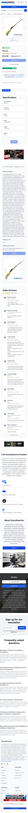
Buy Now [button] (15, 60)
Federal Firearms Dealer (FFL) (18, 674)
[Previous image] (4, 27)
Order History (18, 775)
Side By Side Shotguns (18, 14)
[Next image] (24, 27)
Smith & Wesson (13, 659)
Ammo (2, 780)
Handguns (3, 770)
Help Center (18, 790)
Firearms (9, 14)
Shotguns (3, 775)
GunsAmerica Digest (6, 761)
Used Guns (4, 778)
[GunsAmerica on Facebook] (1, 764)
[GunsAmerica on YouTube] (7, 764)
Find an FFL (18, 778)
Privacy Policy (14, 632)
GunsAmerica (7, 741)
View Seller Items (19, 76)
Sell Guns (14, 6)
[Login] (24, 2)
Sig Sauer (6, 659)
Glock (1, 659)
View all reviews (14, 435)
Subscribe (21, 627)
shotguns (15, 656)
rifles (11, 656)
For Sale (4, 10)
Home (3, 14)
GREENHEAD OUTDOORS (15, 75)
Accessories (4, 783)
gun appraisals (7, 758)
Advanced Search (19, 773)
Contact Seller (6, 90)
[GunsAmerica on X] (4, 764)
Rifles (2, 773)
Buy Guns (14, 548)
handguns (7, 656)
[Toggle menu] (26, 2)
